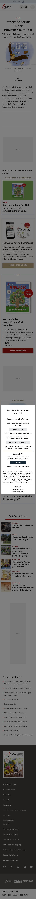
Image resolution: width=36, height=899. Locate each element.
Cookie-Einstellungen (18, 492)
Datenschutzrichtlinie (18, 489)
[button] (18, 462)
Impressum (18, 487)
